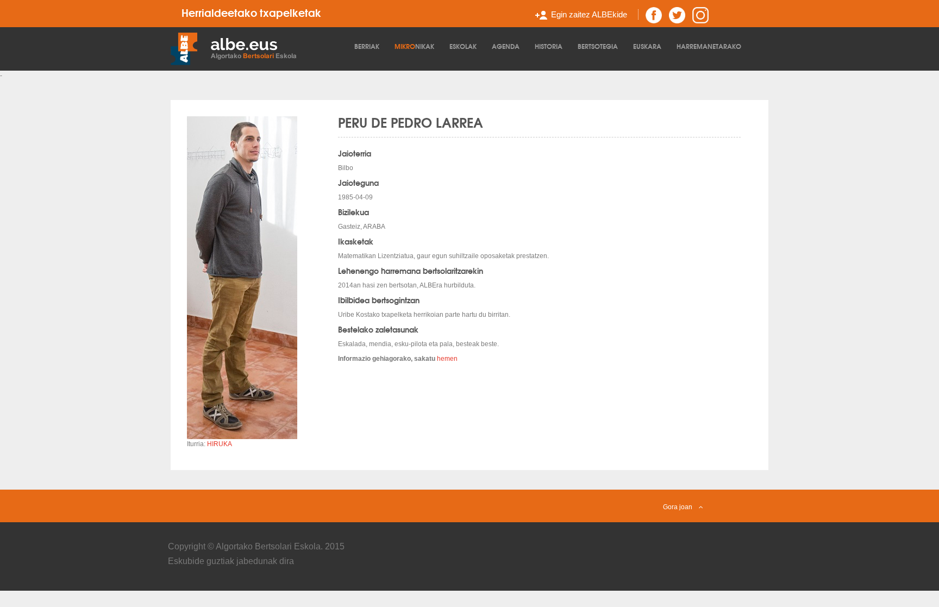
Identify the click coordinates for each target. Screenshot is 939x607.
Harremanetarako (709, 46)
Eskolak (463, 46)
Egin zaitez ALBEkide (589, 14)
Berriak (366, 46)
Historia (548, 46)
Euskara (647, 46)
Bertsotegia (598, 46)
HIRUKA (219, 444)
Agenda (505, 46)
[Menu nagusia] (260, 48)
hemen (447, 358)
